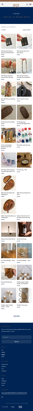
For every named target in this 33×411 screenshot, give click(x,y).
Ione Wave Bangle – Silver (8, 260)
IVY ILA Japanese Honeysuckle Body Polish (23, 122)
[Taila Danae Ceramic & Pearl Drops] (24, 41)
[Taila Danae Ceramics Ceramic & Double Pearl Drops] (8, 41)
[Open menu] (2, 4)
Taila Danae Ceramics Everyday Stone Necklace (23, 76)
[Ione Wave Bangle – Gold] (24, 250)
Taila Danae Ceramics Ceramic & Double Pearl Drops (7, 52)
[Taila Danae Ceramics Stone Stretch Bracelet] (8, 65)
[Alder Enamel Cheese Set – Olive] (24, 183)
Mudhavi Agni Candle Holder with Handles (22, 282)
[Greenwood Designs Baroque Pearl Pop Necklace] (8, 135)
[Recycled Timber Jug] (8, 272)
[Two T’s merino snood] (24, 89)
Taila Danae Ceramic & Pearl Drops (23, 51)
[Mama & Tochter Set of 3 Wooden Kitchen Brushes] (24, 206)
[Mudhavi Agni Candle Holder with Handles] (24, 272)
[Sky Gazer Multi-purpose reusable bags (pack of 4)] (8, 160)
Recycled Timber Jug (6, 282)
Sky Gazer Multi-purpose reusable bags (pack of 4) (8, 170)
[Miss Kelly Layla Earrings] (24, 135)
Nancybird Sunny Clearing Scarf (8, 99)
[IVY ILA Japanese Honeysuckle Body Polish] (24, 112)
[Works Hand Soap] (24, 229)
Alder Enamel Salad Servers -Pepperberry (8, 216)
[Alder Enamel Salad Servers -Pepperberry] (8, 206)
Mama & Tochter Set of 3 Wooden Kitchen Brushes (23, 216)
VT (26, 403)
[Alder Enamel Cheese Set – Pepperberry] (8, 183)
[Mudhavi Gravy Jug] (24, 295)
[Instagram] (2, 397)
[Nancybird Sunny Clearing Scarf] (8, 89)
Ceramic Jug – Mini (22, 170)
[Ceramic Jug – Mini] (24, 160)
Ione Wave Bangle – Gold (23, 260)
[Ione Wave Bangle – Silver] (8, 250)
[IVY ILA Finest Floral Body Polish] (8, 112)
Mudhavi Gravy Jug (22, 305)
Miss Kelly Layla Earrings (23, 145)
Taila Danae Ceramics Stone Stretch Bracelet (7, 76)
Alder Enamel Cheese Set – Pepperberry (8, 193)
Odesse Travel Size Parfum (8, 239)
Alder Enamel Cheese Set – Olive (24, 193)
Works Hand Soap (21, 239)
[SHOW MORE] (17, 316)
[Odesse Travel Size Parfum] (8, 229)
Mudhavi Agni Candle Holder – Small (7, 305)
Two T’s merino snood (22, 99)
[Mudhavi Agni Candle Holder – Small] (8, 295)
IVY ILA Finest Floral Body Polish (7, 122)
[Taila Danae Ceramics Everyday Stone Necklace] (24, 65)
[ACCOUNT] (27, 4)
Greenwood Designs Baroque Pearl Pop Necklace (6, 146)
